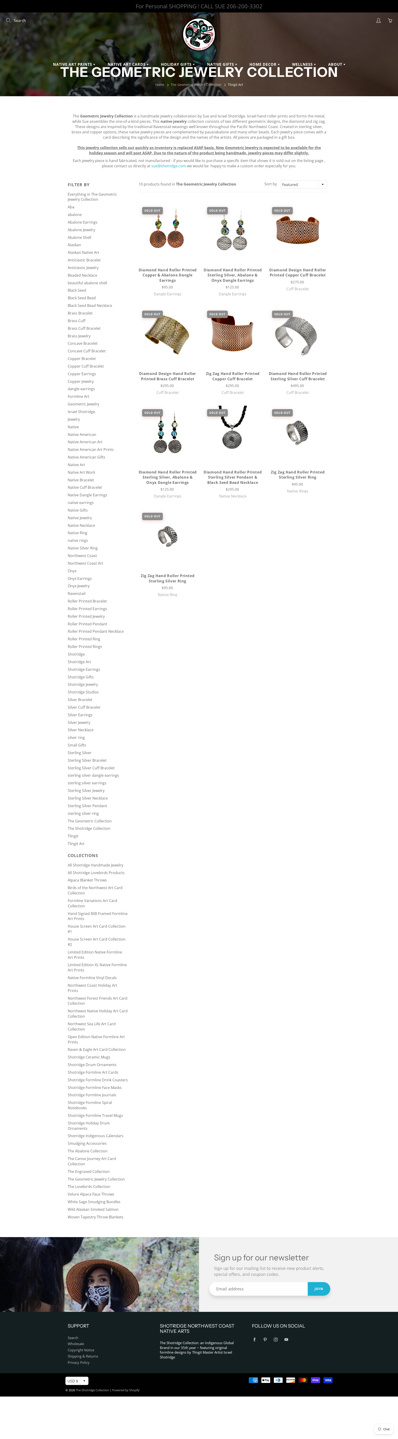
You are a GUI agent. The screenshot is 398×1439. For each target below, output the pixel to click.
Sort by (270, 183)
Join (319, 1288)
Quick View (167, 230)
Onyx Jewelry (79, 585)
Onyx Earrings (80, 578)
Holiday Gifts (177, 64)
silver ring (76, 737)
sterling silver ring (83, 813)
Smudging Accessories (87, 1143)
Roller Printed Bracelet (87, 601)
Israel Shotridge (81, 411)
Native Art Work (81, 472)
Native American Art (85, 441)
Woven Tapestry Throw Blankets (95, 1217)
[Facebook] (254, 1340)
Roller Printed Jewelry (86, 616)
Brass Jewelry (79, 336)
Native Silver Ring (83, 548)
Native (73, 426)
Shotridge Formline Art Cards (93, 1072)
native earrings (81, 502)
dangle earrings (81, 388)
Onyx (72, 570)
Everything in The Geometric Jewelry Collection (92, 197)
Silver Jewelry (79, 722)
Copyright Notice (81, 1350)
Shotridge (76, 654)
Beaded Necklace (82, 275)
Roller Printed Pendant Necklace (96, 631)
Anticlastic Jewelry (83, 267)
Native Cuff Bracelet (85, 487)
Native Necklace (81, 525)
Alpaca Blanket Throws (87, 880)
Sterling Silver (79, 752)
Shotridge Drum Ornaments (92, 1064)
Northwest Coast (82, 555)
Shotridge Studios (83, 692)
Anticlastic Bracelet (84, 260)
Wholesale (76, 1344)
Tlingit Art (76, 843)
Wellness (303, 64)
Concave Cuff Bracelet (87, 351)
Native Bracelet (81, 480)
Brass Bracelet (80, 313)
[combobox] (303, 184)
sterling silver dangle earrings (93, 775)
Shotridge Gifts (81, 677)
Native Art (76, 464)
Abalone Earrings (82, 222)
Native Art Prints (73, 64)
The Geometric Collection (90, 821)
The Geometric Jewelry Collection (196, 84)
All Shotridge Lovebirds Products (96, 872)
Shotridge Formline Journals (92, 1094)
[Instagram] (276, 1340)
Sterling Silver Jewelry (86, 790)
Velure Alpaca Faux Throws (91, 1194)
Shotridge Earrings (84, 669)
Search (73, 1338)
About (335, 64)
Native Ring (77, 532)
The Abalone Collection (88, 1151)
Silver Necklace (81, 729)
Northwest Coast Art (85, 563)
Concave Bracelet (83, 343)
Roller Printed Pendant (87, 624)
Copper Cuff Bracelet (86, 366)
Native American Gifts (86, 457)
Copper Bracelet (82, 358)
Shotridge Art (79, 661)
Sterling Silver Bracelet (87, 760)
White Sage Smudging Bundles (94, 1201)
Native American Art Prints (91, 449)
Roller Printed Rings (85, 646)
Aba (71, 207)
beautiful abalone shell (87, 282)
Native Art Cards (127, 64)
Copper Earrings (82, 373)
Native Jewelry (80, 517)
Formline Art (78, 396)
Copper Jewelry (81, 381)
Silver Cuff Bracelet (84, 707)
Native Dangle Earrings (87, 495)
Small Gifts (77, 745)
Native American (82, 434)
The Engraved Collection (89, 1171)
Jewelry (74, 419)
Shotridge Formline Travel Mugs (95, 1115)
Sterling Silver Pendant (87, 805)
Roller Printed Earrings (87, 608)
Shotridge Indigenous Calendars (95, 1135)
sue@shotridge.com (168, 165)
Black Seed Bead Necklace (90, 305)
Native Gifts (221, 64)
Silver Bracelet (80, 699)
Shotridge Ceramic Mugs (89, 1057)
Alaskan (74, 244)
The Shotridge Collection (89, 828)
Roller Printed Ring (84, 639)
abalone (75, 214)
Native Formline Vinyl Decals (92, 977)
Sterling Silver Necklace (88, 798)
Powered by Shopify (126, 1390)
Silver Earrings (80, 714)
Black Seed (77, 290)
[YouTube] (286, 1340)
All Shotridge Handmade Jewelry (95, 865)
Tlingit (73, 836)
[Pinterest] (265, 1340)
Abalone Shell (79, 237)
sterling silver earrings (87, 782)
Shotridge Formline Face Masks (95, 1087)
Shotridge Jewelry (83, 684)
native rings (78, 540)
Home (159, 84)
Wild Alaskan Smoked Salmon (93, 1209)
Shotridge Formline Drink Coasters (98, 1079)
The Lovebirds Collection (89, 1186)
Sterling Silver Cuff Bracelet (91, 767)
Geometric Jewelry (83, 404)
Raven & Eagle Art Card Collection (97, 1049)
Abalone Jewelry (81, 229)
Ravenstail (76, 593)
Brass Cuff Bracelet (84, 328)
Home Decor (263, 64)
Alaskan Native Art (83, 252)
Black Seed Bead (82, 297)
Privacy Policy (79, 1362)
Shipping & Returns (83, 1356)
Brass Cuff (76, 320)
